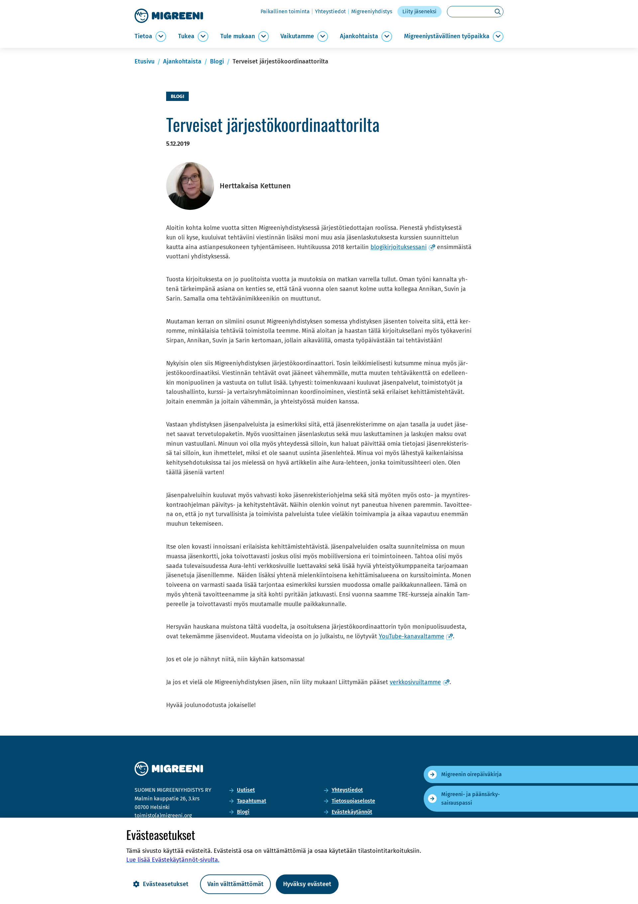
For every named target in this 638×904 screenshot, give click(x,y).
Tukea (186, 36)
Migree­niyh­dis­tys (371, 11)
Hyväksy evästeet (307, 884)
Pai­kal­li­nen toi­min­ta (285, 11)
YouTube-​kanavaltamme (416, 636)
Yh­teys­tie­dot (330, 11)
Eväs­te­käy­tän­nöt (352, 812)
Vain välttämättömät (235, 884)
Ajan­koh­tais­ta (359, 36)
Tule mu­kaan (237, 36)
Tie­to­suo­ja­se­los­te (353, 801)
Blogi (243, 812)
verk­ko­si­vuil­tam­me (420, 682)
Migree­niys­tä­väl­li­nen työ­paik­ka (446, 36)
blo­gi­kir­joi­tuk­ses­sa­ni (403, 247)
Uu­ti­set (246, 790)
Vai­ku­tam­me (297, 36)
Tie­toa (143, 36)
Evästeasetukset (165, 884)
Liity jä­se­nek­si (419, 11)
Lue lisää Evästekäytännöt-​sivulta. (172, 859)
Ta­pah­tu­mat (251, 801)
